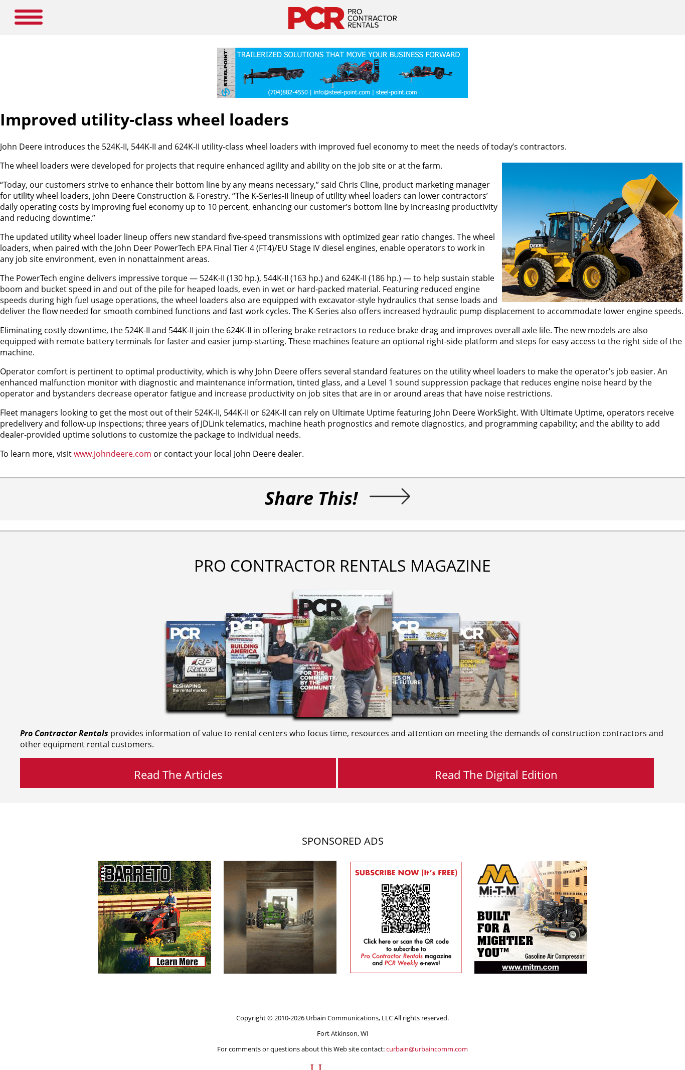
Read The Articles (178, 774)
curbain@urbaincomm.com (427, 1048)
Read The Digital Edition (496, 774)
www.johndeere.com (112, 453)
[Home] (342, 32)
